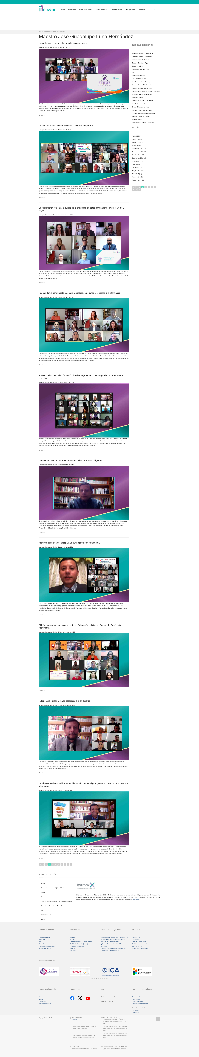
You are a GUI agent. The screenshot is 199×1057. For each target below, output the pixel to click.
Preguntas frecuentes (45, 1003)
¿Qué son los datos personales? (110, 941)
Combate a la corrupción (139, 941)
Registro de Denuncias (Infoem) (79, 944)
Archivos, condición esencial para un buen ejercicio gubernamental (69, 543)
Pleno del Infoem (137, 97)
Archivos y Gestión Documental (142, 53)
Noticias (41, 997)
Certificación (135, 939)
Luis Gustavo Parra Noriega (141, 82)
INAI (133, 72)
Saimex (43, 892)
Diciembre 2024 (137, 148)
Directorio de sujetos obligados (110, 950)
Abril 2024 (135, 174)
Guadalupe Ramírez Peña (140, 69)
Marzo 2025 (136, 139)
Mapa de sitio (136, 999)
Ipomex (43, 883)
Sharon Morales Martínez (140, 107)
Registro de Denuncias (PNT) (78, 946)
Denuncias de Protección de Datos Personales (54, 906)
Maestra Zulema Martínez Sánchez (143, 85)
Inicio (63, 9)
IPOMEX (72, 939)
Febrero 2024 (136, 180)
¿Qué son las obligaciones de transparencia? (114, 948)
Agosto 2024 (136, 161)
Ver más (136, 899)
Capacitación (136, 937)
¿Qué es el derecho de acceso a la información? (114, 937)
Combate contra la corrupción (142, 56)
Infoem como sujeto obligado (47, 946)
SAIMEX (72, 948)
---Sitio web (135, 1010)
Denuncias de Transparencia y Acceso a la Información (56, 901)
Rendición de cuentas (139, 104)
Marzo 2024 (136, 177)
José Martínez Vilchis (139, 79)
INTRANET (73, 937)
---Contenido (135, 1012)
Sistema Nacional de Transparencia (143, 113)
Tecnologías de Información (141, 116)
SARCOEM (73, 950)
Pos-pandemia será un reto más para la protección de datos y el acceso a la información (79, 293)
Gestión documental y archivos (140, 944)
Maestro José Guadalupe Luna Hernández (146, 91)
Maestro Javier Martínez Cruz (142, 88)
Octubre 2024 (136, 155)
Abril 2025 (135, 136)
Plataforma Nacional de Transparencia (81, 941)
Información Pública (85, 9)
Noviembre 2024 (137, 152)
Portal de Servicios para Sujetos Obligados (53, 888)
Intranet (43, 919)
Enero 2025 (136, 145)
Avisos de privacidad (138, 1001)
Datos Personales (101, 9)
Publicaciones (43, 1001)
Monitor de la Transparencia (140, 948)
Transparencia (130, 9)
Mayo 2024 (136, 170)
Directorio (41, 944)
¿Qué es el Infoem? (44, 937)
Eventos (41, 999)
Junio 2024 (135, 167)
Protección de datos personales (142, 100)
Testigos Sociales (46, 915)
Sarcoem (43, 897)
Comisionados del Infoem (140, 60)
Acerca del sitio (136, 997)
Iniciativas (141, 9)
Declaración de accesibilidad (140, 1003)
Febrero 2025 (136, 142)
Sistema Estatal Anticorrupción (142, 110)
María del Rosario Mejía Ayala (142, 94)
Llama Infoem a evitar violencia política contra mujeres (64, 43)
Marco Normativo (44, 939)
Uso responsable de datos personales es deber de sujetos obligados (70, 460)
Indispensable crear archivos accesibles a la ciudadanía (64, 701)
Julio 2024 (135, 164)
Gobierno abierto (116, 9)
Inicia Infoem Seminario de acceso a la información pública (66, 125)
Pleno (40, 941)
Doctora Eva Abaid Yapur (140, 63)
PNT (42, 910)
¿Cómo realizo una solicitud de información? (113, 939)
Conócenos (72, 9)
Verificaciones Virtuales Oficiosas (143, 123)
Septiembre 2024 (137, 158)
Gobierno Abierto (137, 66)
